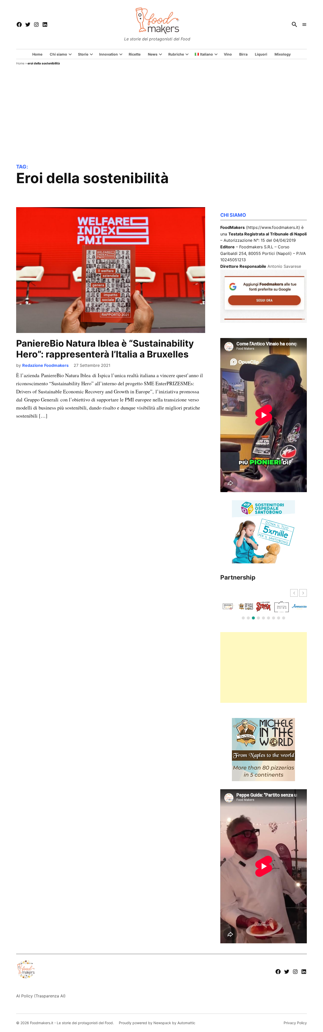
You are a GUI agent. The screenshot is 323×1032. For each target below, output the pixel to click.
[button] (303, 593)
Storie (83, 54)
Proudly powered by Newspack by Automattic (157, 1023)
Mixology (283, 54)
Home (37, 54)
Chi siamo (58, 54)
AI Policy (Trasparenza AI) (41, 995)
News (152, 54)
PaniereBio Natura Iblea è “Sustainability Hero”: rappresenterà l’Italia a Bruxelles (105, 349)
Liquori (261, 54)
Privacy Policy (295, 1023)
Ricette (135, 54)
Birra (243, 54)
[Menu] (304, 24)
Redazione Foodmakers (45, 365)
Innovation (108, 54)
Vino (228, 54)
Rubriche (176, 54)
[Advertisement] (161, 125)
